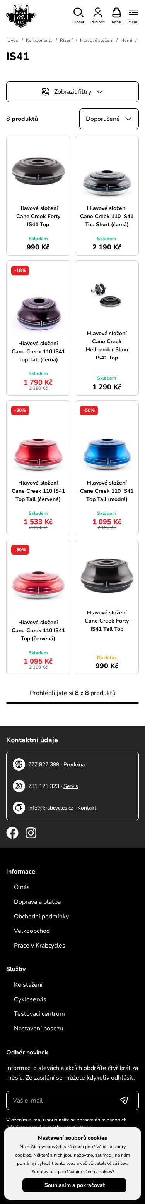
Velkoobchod (32, 931)
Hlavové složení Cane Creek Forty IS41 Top (38, 216)
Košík (116, 22)
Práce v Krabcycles (39, 945)
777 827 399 (43, 764)
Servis (70, 786)
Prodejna (74, 764)
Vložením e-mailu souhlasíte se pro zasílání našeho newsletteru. (66, 1123)
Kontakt (86, 808)
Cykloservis (30, 999)
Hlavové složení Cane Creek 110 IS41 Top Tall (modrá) (106, 491)
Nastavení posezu (38, 1028)
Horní (126, 40)
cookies (104, 1172)
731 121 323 (43, 786)
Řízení (66, 40)
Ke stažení (28, 984)
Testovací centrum (39, 1014)
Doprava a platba (37, 902)
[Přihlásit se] (124, 1100)
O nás (22, 887)
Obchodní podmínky (41, 916)
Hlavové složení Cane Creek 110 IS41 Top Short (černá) (106, 216)
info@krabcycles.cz (50, 808)
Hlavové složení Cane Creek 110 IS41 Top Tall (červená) (38, 491)
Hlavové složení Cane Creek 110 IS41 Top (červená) (38, 630)
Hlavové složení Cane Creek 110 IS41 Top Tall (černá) (38, 351)
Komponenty (39, 40)
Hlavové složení (96, 40)
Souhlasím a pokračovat (74, 1185)
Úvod (13, 40)
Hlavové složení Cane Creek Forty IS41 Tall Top (107, 621)
